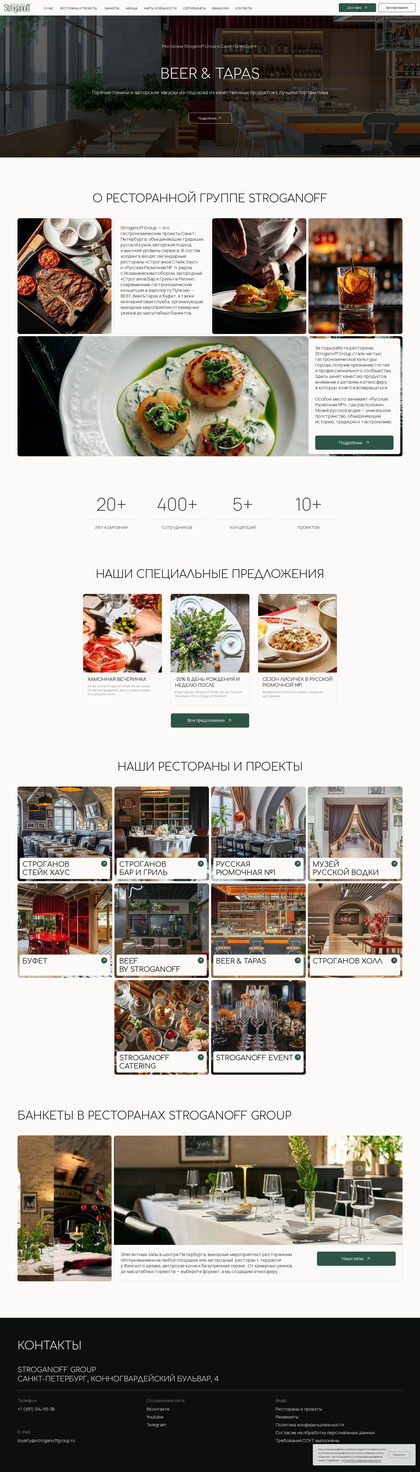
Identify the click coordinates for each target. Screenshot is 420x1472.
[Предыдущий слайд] (8, 86)
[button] (339, 1417)
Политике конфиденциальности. (362, 1460)
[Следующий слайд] (412, 86)
